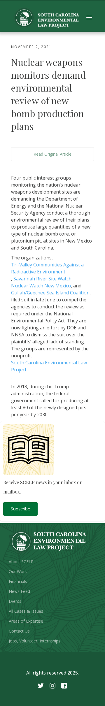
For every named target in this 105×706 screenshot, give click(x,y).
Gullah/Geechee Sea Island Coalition (50, 292)
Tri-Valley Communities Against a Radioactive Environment (47, 268)
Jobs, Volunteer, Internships (34, 641)
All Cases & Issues (26, 611)
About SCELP (21, 561)
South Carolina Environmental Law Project (49, 366)
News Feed (19, 591)
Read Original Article (52, 154)
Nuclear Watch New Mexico (41, 285)
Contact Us (19, 631)
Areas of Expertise (26, 621)
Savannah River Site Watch (42, 278)
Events (15, 601)
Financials (18, 581)
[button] (89, 17)
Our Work (18, 571)
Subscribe (20, 509)
